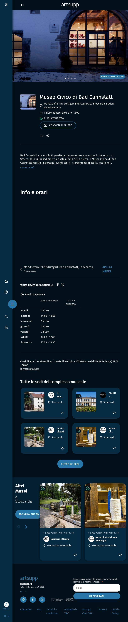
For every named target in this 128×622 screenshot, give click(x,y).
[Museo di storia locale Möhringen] (86, 437)
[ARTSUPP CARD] (6, 327)
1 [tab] (65, 78)
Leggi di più (27, 167)
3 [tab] (71, 78)
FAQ (39, 609)
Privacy (102, 609)
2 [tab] (68, 78)
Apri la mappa (107, 269)
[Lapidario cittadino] (34, 437)
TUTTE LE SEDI (70, 464)
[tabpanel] (64, 46)
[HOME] (6, 280)
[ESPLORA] (6, 291)
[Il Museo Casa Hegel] (34, 402)
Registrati (96, 596)
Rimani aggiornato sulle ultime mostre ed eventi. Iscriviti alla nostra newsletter (95, 580)
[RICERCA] (6, 316)
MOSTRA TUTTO (29, 514)
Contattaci (26, 609)
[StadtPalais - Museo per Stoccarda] (86, 402)
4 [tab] (74, 78)
